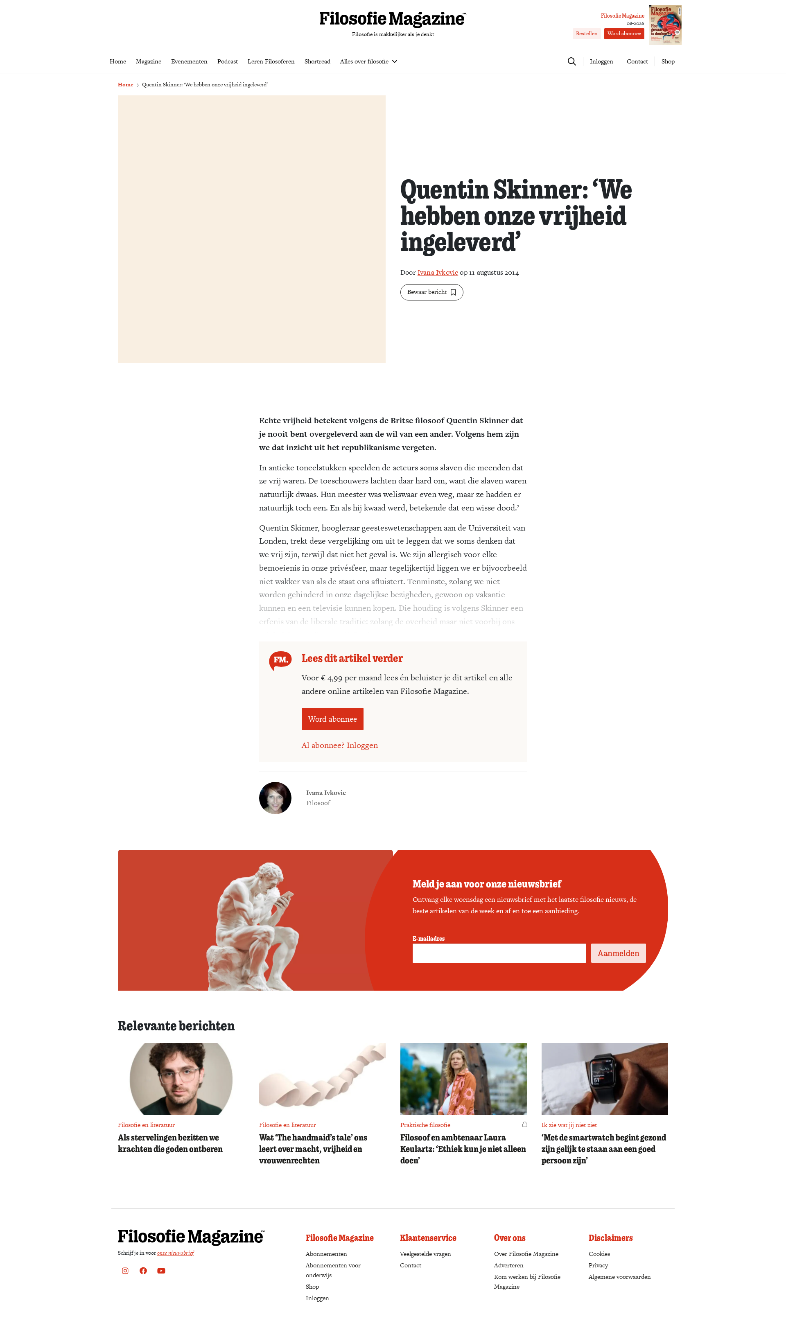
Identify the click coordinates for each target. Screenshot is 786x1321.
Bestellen (587, 33)
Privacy (598, 1265)
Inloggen (317, 1298)
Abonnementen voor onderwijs (333, 1270)
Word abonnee (624, 33)
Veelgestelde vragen (425, 1253)
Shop (668, 61)
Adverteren (509, 1265)
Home (125, 84)
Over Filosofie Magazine (526, 1253)
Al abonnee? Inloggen (340, 745)
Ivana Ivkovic (438, 272)
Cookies (599, 1253)
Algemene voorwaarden (620, 1276)
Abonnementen (326, 1253)
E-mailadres (429, 938)
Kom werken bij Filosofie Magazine (527, 1281)
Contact (637, 61)
